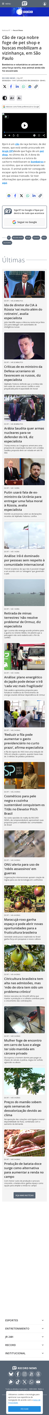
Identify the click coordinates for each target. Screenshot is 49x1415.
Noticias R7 (6, 30)
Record (10, 1345)
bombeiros (37, 161)
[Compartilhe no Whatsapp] (23, 86)
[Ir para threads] (38, 1374)
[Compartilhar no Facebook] (11, 86)
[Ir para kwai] (31, 1374)
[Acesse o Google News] (29, 86)
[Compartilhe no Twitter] (4, 86)
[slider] (24, 132)
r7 (9, 238)
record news (18, 238)
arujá (28, 238)
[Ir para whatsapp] (31, 1382)
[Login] (44, 3)
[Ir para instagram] (24, 1374)
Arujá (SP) (7, 151)
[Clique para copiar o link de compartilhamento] (36, 86)
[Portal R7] (24, 3)
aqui (4, 182)
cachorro (7, 243)
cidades (36, 238)
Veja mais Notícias (24, 1195)
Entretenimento (17, 1328)
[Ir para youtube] (38, 1382)
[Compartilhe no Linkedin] (17, 86)
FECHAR (24, 1409)
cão (17, 144)
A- (19, 98)
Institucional (15, 1353)
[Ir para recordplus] (11, 1382)
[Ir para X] (24, 1382)
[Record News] (24, 11)
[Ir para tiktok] (18, 1382)
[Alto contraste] (4, 98)
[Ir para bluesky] (11, 1374)
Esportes (11, 1320)
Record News (18, 30)
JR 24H (9, 1337)
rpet (44, 238)
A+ (12, 98)
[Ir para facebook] (18, 1374)
